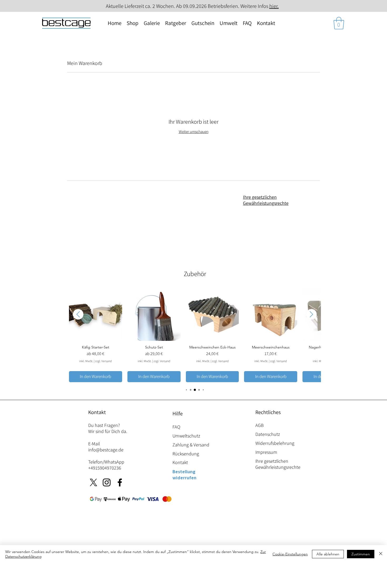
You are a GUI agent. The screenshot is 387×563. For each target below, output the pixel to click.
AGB (259, 425)
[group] (195, 335)
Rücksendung (185, 454)
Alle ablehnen (327, 554)
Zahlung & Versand (190, 445)
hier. (274, 6)
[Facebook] (120, 482)
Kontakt (180, 462)
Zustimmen (360, 554)
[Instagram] (106, 482)
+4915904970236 (104, 468)
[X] (93, 482)
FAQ (176, 427)
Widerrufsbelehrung (274, 443)
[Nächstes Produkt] (311, 314)
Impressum (266, 452)
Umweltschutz (186, 436)
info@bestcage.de (105, 450)
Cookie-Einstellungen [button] (290, 554)
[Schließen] (381, 554)
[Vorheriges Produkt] (78, 314)
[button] (339, 23)
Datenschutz (267, 434)
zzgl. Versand (103, 361)
